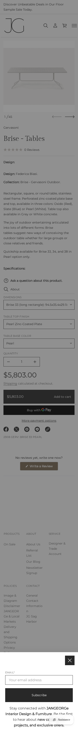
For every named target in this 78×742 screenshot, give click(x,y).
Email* (10, 672)
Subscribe (39, 695)
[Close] (70, 660)
